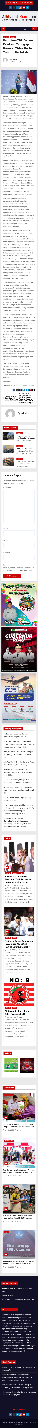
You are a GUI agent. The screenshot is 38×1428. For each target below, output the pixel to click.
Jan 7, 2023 (11, 950)
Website (6, 553)
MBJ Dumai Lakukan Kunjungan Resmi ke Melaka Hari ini (24, 451)
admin (14, 59)
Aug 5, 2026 (20, 440)
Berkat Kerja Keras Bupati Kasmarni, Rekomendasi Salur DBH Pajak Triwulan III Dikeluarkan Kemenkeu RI (19, 744)
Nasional (15, 873)
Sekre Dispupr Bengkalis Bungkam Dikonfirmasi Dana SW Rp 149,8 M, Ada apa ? (18, 772)
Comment (7, 487)
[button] (29, 29)
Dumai (6, 1186)
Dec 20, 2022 (11, 1017)
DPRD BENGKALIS (9, 1095)
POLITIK (21, 873)
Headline (6, 37)
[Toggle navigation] (25, 28)
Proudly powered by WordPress (13, 1422)
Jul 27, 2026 (20, 453)
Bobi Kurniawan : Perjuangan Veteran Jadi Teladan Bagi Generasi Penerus (18, 1171)
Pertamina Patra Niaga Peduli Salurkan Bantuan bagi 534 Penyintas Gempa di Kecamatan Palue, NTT (16, 1317)
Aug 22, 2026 (9, 1130)
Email (6, 540)
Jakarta (13, 37)
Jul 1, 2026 (20, 466)
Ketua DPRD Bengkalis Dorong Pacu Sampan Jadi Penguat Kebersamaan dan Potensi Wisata (18, 1126)
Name (6, 528)
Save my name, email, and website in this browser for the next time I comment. (18, 569)
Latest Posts (10, 1309)
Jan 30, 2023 (11, 885)
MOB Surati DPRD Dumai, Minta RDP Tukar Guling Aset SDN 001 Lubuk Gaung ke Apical (18, 1217)
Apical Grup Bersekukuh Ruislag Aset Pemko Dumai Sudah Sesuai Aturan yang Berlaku (18, 1263)
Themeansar (19, 1424)
